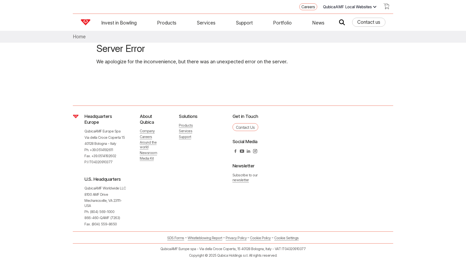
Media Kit (147, 158)
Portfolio (282, 23)
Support (244, 23)
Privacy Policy (236, 238)
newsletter (241, 180)
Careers (308, 6)
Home (79, 36)
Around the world (148, 144)
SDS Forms (175, 238)
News (318, 23)
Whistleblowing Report (205, 238)
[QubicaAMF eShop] (386, 7)
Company (147, 131)
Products (166, 23)
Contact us (368, 22)
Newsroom (148, 153)
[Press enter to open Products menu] (179, 22)
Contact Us (245, 127)
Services (206, 23)
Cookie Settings (286, 238)
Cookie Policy (260, 238)
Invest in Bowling (119, 23)
